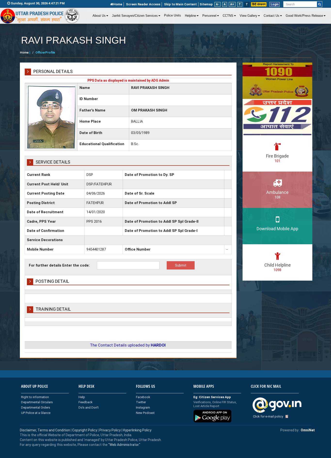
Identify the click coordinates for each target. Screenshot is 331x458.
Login (274, 4)
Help (82, 397)
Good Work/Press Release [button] (304, 15)
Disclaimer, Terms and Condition (45, 430)
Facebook (143, 397)
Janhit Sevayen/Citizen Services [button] (135, 15)
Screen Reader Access (143, 4)
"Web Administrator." (124, 445)
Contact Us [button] (271, 15)
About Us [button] (99, 15)
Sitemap (206, 4)
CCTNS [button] (228, 15)
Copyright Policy (85, 430)
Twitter (141, 402)
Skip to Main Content (180, 4)
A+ (232, 4)
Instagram (143, 407)
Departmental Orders (35, 407)
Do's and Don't (89, 407)
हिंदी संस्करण (259, 4)
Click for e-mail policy (268, 416)
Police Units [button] (172, 15)
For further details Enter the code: (59, 265)
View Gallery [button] (248, 15)
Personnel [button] (209, 15)
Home (117, 4)
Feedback (86, 402)
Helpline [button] (190, 15)
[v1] (319, 4)
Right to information (35, 397)
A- (217, 4)
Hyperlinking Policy (137, 430)
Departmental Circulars (37, 402)
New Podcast (145, 413)
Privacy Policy (110, 430)
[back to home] (40, 16)
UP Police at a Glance (35, 413)
